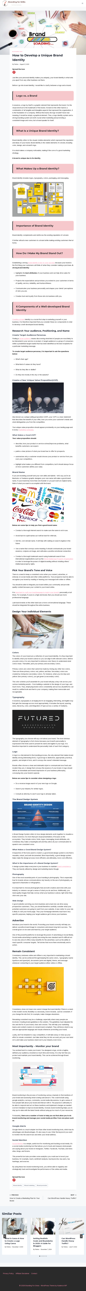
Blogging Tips (17, 51)
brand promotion (42, 1185)
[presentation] (14, 1226)
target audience (25, 339)
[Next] (81, 1236)
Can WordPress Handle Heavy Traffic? (62, 1196)
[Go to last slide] (4, 1236)
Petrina (16, 64)
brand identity (17, 1185)
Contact (34, 1273)
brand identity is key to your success (41, 263)
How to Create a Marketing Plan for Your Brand (25, 1198)
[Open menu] (82, 3)
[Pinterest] (14, 72)
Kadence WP (62, 1286)
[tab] (39, 1256)
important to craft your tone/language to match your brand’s (37, 592)
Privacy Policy (8, 1273)
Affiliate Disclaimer (22, 1273)
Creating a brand (18, 319)
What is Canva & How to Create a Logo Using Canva (14, 1240)
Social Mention (17, 1144)
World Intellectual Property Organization (58, 559)
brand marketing (29, 1185)
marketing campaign (26, 430)
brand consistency (64, 866)
